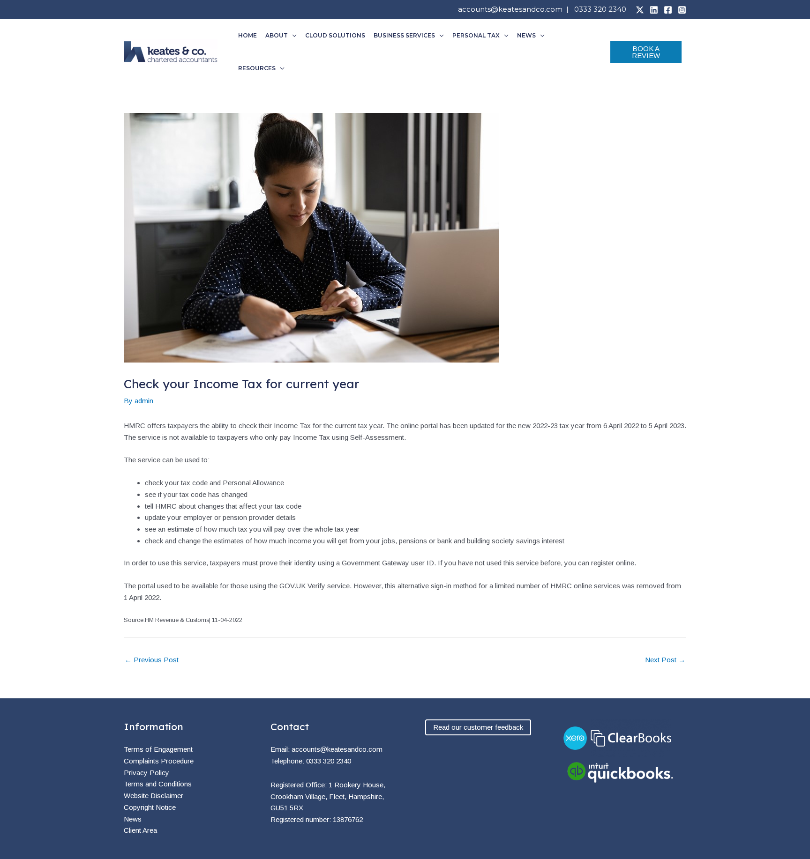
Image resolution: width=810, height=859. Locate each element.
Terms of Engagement (158, 749)
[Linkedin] (654, 10)
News (133, 819)
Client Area (140, 830)
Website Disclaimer (153, 796)
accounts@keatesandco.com (510, 9)
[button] (292, 35)
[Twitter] (640, 10)
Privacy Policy (146, 773)
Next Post (665, 660)
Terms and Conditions (158, 784)
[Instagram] (682, 10)
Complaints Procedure (159, 761)
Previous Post (152, 660)
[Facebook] (668, 10)
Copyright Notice (150, 807)
